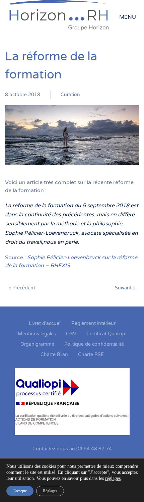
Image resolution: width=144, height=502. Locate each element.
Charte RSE (91, 354)
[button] (129, 17)
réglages (113, 478)
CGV (71, 334)
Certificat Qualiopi (106, 334)
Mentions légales (37, 334)
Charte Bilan (54, 354)
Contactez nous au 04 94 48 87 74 (72, 449)
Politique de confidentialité (94, 344)
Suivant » (125, 288)
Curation (70, 95)
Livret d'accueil (45, 323)
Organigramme (37, 344)
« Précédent (21, 288)
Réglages (50, 491)
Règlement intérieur (93, 323)
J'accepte (20, 491)
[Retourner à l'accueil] (62, 17)
